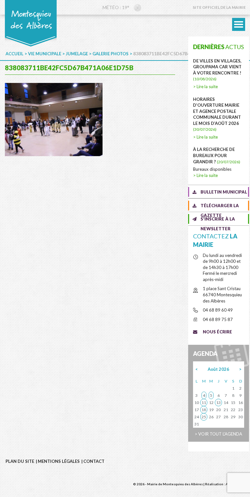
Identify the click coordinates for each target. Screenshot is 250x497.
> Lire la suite (205, 86)
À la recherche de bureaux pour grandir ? (216, 155)
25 (203, 416)
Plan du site (20, 461)
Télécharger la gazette (220, 206)
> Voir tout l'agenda (218, 434)
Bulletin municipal (224, 192)
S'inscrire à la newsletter (218, 220)
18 (203, 409)
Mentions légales (59, 461)
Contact (93, 461)
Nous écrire (217, 331)
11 (203, 402)
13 (218, 402)
